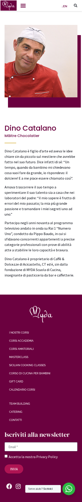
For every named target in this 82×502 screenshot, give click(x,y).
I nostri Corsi (19, 332)
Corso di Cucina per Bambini (29, 373)
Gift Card (16, 381)
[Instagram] (18, 486)
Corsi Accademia (21, 340)
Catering (15, 411)
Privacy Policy (47, 456)
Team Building (19, 403)
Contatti (15, 420)
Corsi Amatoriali (21, 349)
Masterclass (18, 357)
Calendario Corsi (22, 389)
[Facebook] (9, 486)
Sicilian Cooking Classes (27, 365)
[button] (23, 5)
